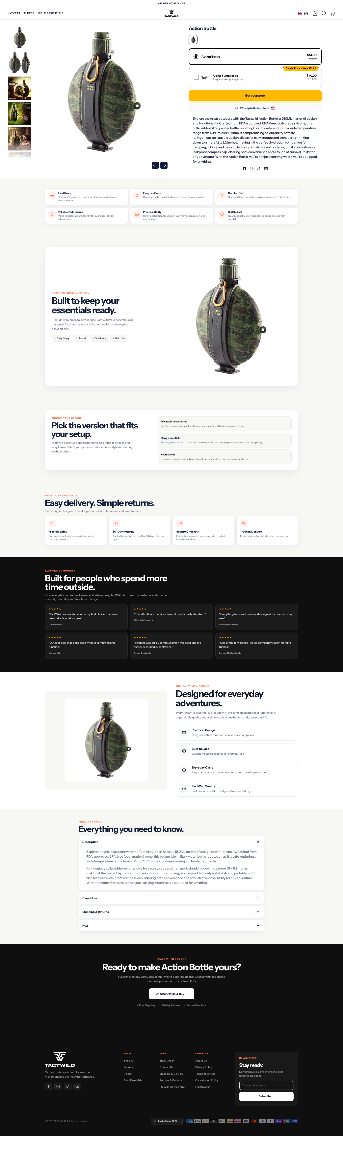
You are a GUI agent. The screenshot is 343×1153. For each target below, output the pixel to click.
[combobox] (303, 13)
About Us (201, 1060)
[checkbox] (255, 77)
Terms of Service (205, 1073)
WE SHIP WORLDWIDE (171, 3)
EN (306, 13)
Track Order (167, 1060)
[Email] (77, 1086)
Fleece (29, 13)
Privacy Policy (203, 1067)
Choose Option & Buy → (172, 994)
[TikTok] (67, 1086)
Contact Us (166, 1067)
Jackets (14, 13)
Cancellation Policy (206, 1080)
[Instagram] (58, 1086)
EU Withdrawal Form (172, 1086)
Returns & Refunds (171, 1080)
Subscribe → (266, 1096)
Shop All (129, 1060)
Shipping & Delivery (171, 1073)
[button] (324, 13)
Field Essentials (51, 13)
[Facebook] (48, 1086)
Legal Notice (202, 1086)
